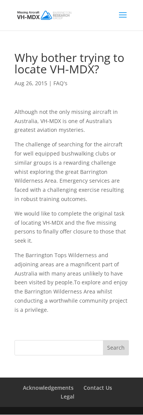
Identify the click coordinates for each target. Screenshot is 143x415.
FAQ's (60, 83)
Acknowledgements (48, 387)
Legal (67, 396)
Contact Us (98, 387)
